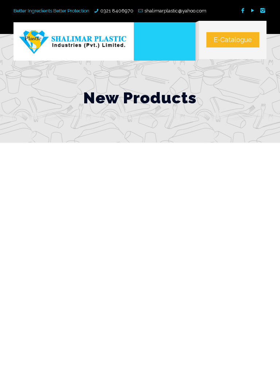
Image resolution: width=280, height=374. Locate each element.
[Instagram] (263, 10)
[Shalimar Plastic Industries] (73, 41)
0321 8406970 (116, 11)
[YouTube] (253, 10)
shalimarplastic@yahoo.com (175, 11)
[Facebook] (243, 10)
